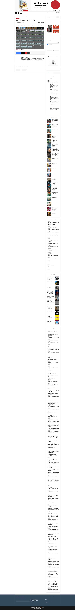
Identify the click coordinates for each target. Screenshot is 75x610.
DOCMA (43, 607)
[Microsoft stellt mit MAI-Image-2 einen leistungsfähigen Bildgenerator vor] (49, 126)
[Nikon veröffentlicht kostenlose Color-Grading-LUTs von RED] (57, 297)
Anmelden (53, 50)
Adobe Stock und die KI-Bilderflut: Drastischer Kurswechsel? (55, 145)
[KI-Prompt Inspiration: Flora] (49, 214)
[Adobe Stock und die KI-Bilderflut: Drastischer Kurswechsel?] (49, 145)
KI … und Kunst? (54, 168)
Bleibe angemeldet (50, 44)
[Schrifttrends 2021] (57, 312)
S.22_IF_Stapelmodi (18, 49)
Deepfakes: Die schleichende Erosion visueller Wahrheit (55, 140)
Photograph (51, 84)
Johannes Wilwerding (18, 22)
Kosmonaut (51, 88)
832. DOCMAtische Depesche (34, 600)
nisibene (51, 107)
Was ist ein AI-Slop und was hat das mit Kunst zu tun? (55, 130)
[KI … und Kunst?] (49, 170)
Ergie (51, 100)
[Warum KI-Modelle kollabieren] (49, 165)
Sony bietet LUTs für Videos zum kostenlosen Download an (50, 307)
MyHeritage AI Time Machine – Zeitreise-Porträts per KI (54, 188)
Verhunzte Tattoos (54, 202)
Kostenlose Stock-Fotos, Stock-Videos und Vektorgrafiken (50, 321)
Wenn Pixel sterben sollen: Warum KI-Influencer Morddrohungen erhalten (55, 154)
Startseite (17, 16)
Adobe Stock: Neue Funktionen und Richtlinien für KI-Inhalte (55, 198)
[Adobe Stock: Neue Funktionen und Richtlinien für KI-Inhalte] (49, 199)
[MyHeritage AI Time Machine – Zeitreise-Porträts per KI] (49, 189)
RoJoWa (51, 96)
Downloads (20, 16)
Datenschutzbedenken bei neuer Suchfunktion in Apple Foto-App (55, 120)
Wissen (54, 12)
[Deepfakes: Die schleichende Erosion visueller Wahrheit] (49, 141)
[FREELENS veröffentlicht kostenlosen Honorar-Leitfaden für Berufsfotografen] (57, 278)
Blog (50, 12)
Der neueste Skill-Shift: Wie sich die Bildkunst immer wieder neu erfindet (55, 149)
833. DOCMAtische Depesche (34, 599)
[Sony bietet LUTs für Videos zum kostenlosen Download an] (57, 308)
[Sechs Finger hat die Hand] (49, 160)
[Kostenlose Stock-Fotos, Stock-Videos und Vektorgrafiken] (57, 322)
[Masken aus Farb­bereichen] (57, 283)
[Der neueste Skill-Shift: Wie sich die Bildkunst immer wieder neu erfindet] (49, 150)
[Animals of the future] (49, 175)
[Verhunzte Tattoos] (49, 204)
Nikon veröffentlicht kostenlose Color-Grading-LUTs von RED (50, 296)
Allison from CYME (52, 104)
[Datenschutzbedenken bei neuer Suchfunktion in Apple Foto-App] (49, 121)
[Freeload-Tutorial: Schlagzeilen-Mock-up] (57, 288)
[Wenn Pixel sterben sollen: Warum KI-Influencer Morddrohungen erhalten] (49, 155)
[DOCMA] (18, 13)
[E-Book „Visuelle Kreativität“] (57, 317)
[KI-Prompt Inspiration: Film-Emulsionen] (49, 194)
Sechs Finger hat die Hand (55, 158)
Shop (47, 12)
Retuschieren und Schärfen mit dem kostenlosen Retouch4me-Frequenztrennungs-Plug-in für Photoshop (50, 302)
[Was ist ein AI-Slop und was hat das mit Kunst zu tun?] (49, 131)
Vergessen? (57, 42)
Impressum (46, 602)
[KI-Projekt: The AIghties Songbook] (49, 184)
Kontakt (46, 599)
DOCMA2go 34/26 (32, 601)
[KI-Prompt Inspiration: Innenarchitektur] (49, 180)
